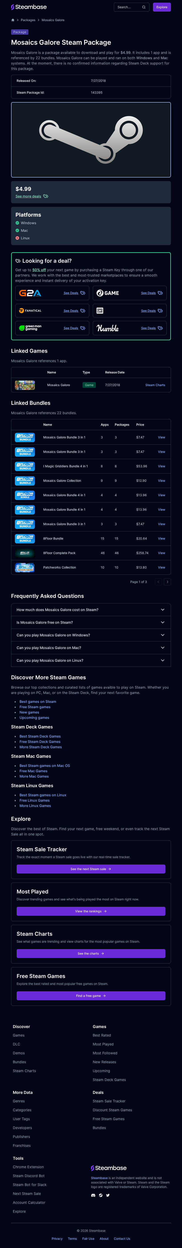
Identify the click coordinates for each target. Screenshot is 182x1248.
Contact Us (122, 1238)
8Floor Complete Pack (59, 553)
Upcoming (101, 1071)
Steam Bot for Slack (30, 1184)
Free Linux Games (35, 800)
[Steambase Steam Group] (101, 1195)
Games (18, 1035)
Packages (28, 20)
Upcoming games (34, 717)
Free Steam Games (109, 1119)
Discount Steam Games (112, 1110)
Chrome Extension (28, 1167)
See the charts (88, 953)
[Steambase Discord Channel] (93, 1195)
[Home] (13, 20)
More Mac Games (34, 776)
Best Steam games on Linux (43, 795)
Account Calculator (29, 1202)
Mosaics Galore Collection (62, 480)
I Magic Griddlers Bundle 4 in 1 (65, 466)
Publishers (21, 1136)
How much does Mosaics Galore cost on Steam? (57, 609)
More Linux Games (35, 805)
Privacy (57, 1238)
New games (29, 712)
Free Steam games (35, 707)
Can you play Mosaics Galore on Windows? (53, 635)
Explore (161, 7)
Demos (19, 1053)
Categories (22, 1110)
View (161, 437)
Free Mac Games (33, 771)
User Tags (21, 1119)
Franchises (22, 1145)
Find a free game (88, 996)
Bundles (19, 1062)
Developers (22, 1127)
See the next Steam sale (88, 869)
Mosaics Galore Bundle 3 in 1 (64, 437)
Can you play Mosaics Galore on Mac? (49, 647)
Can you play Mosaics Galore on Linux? (50, 660)
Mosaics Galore (53, 20)
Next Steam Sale (27, 1193)
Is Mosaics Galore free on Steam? (45, 622)
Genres (19, 1101)
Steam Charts (155, 385)
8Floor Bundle (53, 538)
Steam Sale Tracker (109, 1101)
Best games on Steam (38, 701)
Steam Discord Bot (29, 1175)
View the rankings (88, 911)
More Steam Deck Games (41, 747)
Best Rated (102, 1035)
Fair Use (88, 1238)
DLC (16, 1044)
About (104, 1238)
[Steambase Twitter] (108, 1195)
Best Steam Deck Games (40, 736)
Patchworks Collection (59, 567)
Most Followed (105, 1053)
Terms (72, 1238)
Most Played (103, 1044)
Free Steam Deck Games (40, 741)
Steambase (99, 1178)
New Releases (104, 1062)
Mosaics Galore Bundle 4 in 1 (64, 495)
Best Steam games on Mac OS (45, 765)
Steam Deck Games (109, 1079)
